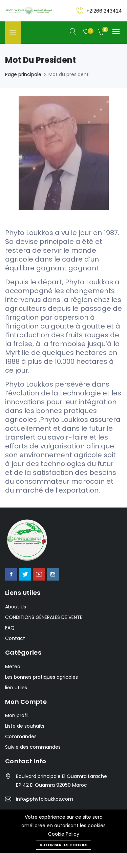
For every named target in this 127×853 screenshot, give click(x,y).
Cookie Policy (63, 834)
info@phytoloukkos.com (44, 799)
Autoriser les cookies (63, 845)
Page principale (23, 74)
